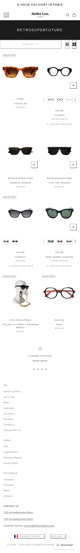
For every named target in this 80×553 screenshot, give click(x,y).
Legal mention (11, 452)
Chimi (20, 99)
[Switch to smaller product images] (74, 44)
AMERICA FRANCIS (20, 183)
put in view (9, 397)
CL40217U (20, 257)
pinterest (8, 496)
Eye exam (8, 419)
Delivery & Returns (13, 457)
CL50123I (59, 115)
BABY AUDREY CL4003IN (59, 257)
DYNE (60, 325)
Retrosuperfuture (20, 178)
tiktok (6, 490)
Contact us (9, 424)
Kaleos (59, 320)
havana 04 (20, 104)
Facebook (8, 484)
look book (9, 408)
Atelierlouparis (20, 320)
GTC (6, 446)
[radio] (50, 100)
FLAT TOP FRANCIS (59, 183)
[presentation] (75, 100)
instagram (9, 479)
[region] (40, 355)
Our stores (9, 413)
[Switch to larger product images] (67, 44)
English (56, 536)
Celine (59, 110)
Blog (6, 402)
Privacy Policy (11, 463)
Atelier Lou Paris (12, 391)
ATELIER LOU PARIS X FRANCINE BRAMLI (20, 326)
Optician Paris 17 (12, 430)
